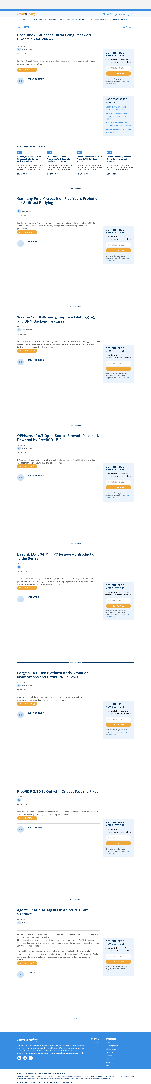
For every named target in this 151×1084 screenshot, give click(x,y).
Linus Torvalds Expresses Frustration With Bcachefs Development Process (58, 159)
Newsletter (123, 14)
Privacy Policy (112, 83)
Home (19, 27)
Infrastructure (55, 19)
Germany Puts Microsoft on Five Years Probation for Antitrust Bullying (29, 159)
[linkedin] (107, 14)
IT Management (38, 19)
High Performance (98, 19)
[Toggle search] (132, 14)
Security (83, 19)
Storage (113, 19)
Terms (128, 81)
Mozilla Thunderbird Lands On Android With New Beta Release (89, 159)
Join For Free (118, 73)
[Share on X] (127, 27)
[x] (111, 14)
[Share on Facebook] (124, 27)
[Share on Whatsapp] (133, 27)
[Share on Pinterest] (130, 27)
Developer (70, 19)
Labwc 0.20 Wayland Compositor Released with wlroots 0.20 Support (117, 116)
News (25, 19)
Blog (123, 19)
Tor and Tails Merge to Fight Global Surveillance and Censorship (119, 159)
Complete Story (25, 70)
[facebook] (104, 14)
